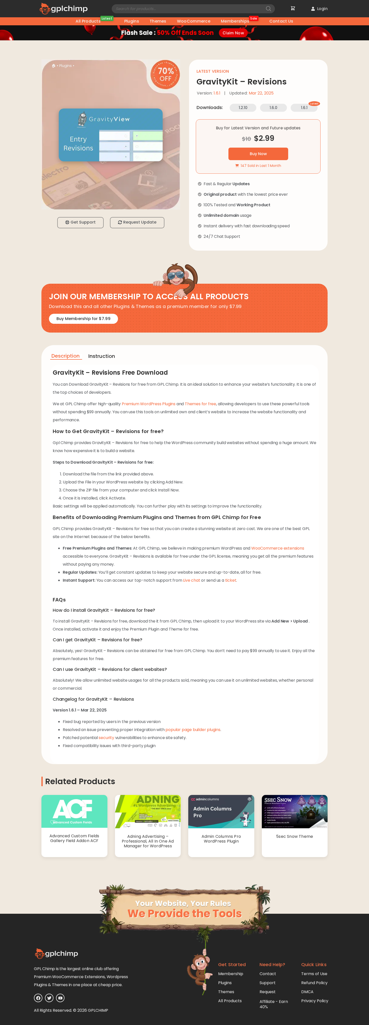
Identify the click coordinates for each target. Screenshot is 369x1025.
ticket (230, 580)
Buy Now (258, 154)
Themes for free (200, 404)
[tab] (66, 357)
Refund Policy (314, 983)
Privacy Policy (314, 1001)
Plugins (131, 21)
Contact (268, 974)
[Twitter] (49, 998)
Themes (158, 21)
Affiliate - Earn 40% (274, 1004)
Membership (230, 974)
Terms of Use (314, 974)
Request (268, 992)
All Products (94, 20)
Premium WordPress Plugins (148, 404)
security (106, 738)
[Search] (268, 8)
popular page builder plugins (192, 730)
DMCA (307, 992)
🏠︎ (53, 65)
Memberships (239, 20)
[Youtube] (60, 998)
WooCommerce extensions (277, 548)
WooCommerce (193, 21)
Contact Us (281, 21)
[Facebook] (38, 998)
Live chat (191, 580)
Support (268, 983)
